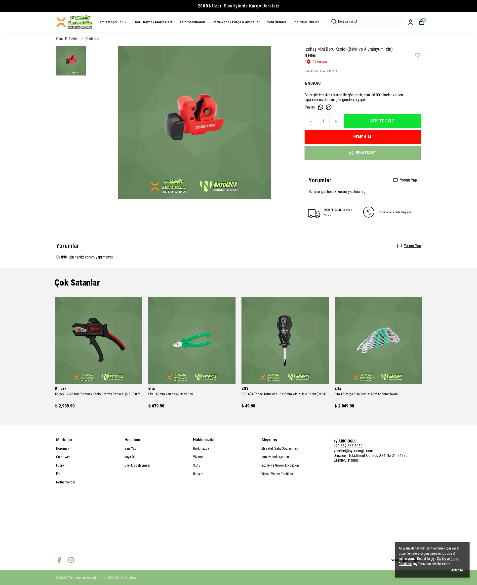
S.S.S (196, 465)
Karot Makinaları (192, 22)
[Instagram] (71, 560)
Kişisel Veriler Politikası (277, 474)
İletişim (198, 474)
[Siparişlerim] (410, 22)
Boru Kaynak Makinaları (153, 22)
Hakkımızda (201, 448)
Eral (58, 474)
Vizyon (198, 457)
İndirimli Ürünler (306, 22)
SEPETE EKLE (382, 121)
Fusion (61, 465)
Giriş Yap (130, 448)
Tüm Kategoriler (110, 22)
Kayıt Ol (129, 457)
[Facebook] (59, 560)
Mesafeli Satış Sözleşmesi (280, 448)
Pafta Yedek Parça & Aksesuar (236, 22)
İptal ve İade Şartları (275, 457)
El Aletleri (92, 39)
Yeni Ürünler (276, 22)
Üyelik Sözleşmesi (137, 465)
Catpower (63, 457)
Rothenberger (65, 482)
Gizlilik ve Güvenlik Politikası (280, 465)
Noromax (62, 448)
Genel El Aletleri (67, 39)
